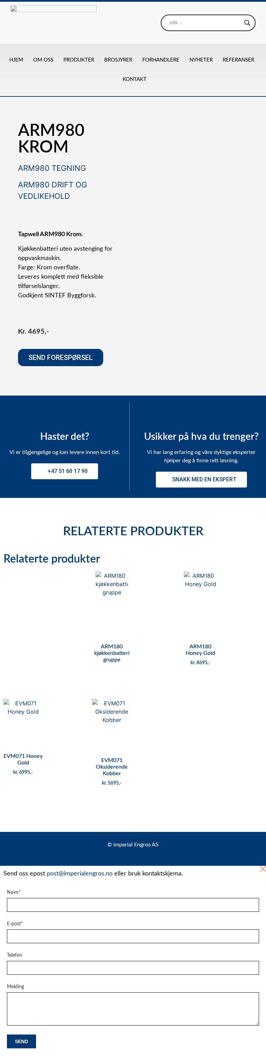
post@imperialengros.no (80, 874)
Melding (15, 986)
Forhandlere (160, 60)
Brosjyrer (118, 60)
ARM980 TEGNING (52, 168)
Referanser (238, 60)
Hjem (16, 60)
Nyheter (201, 60)
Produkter (78, 60)
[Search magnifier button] (247, 23)
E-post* (15, 923)
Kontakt (135, 79)
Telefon (14, 955)
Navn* (13, 892)
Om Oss (43, 60)
